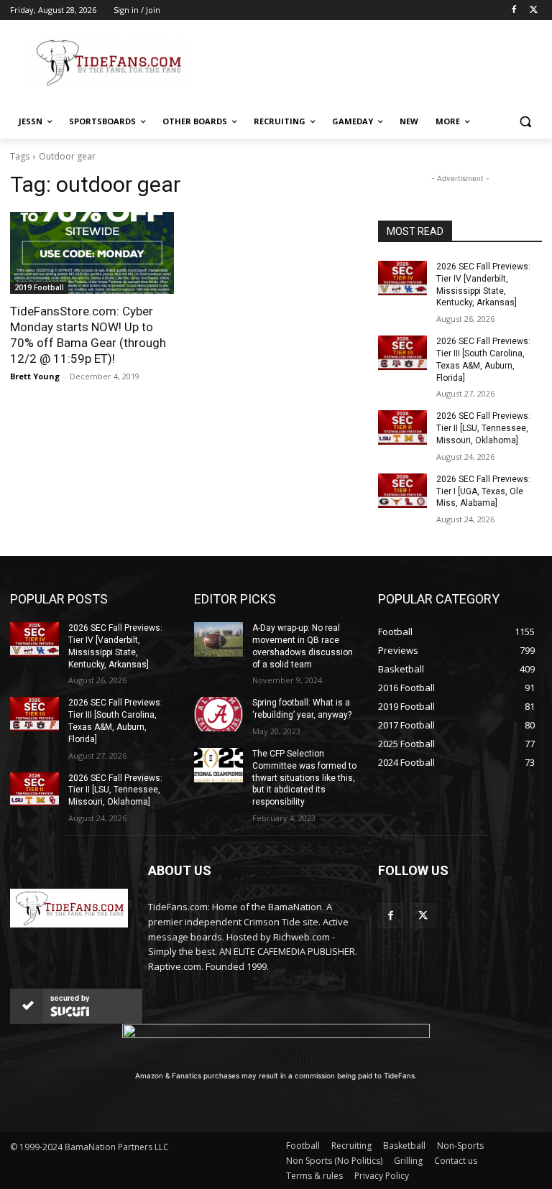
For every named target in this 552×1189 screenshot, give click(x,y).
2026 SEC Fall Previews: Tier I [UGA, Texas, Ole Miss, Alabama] (483, 491)
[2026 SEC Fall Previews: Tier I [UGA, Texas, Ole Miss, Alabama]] (402, 490)
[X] (533, 10)
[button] (525, 122)
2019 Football (39, 287)
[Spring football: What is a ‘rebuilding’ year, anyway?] (218, 714)
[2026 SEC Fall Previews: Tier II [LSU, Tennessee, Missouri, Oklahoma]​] (402, 427)
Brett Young (35, 376)
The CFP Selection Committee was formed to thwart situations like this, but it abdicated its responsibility (304, 778)
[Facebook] (513, 10)
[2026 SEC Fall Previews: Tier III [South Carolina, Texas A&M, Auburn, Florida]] (402, 353)
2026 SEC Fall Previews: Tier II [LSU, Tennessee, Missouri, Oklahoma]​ (483, 428)
